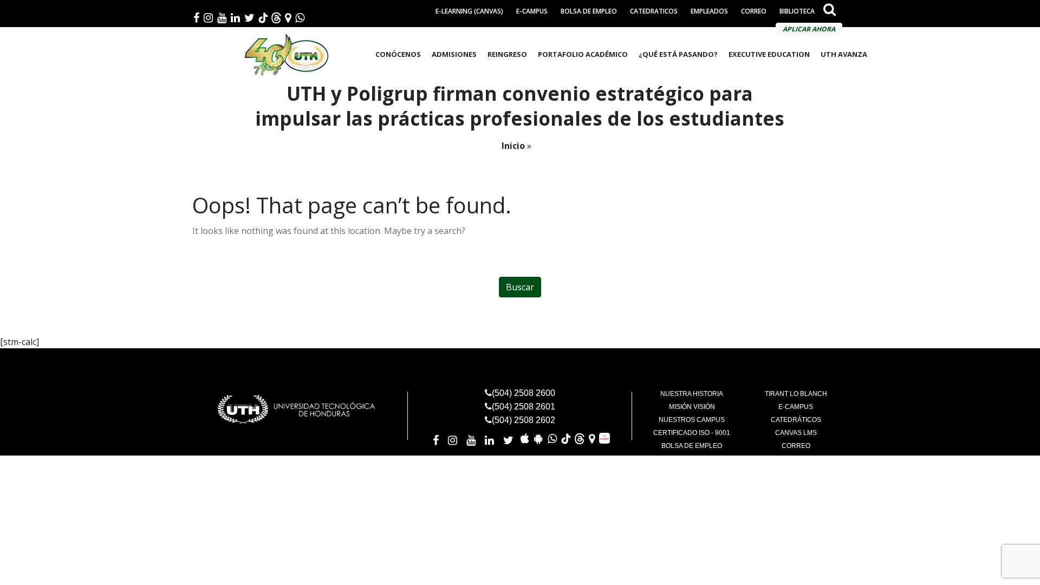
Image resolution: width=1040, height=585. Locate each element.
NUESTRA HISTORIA (691, 394)
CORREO (753, 11)
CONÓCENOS (398, 54)
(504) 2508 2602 (523, 420)
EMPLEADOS (709, 11)
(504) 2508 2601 (523, 406)
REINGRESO (507, 54)
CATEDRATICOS (654, 11)
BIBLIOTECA (797, 11)
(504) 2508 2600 (523, 393)
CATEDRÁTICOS (796, 420)
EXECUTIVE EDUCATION (769, 54)
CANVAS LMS (796, 433)
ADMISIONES (454, 54)
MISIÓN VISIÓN (692, 407)
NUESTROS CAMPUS (692, 420)
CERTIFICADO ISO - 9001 (691, 433)
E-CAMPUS (532, 11)
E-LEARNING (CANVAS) (469, 11)
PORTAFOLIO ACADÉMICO (583, 54)
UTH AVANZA (844, 54)
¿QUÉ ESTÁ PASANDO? (678, 54)
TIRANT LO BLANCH (796, 394)
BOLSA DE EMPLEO (589, 11)
